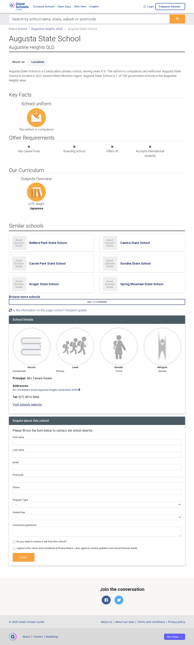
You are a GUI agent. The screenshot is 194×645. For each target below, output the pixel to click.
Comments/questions (25, 525)
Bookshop (52, 636)
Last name (18, 449)
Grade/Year (19, 512)
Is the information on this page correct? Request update (49, 310)
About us (18, 62)
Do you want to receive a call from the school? (41, 541)
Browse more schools (24, 297)
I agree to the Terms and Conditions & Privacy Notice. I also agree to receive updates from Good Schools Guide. (77, 548)
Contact (38, 636)
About (26, 636)
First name (18, 437)
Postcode (18, 474)
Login (150, 6)
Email (16, 462)
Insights (94, 6)
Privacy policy (176, 622)
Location (37, 62)
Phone (16, 487)
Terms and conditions (151, 622)
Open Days (64, 6)
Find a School (18, 29)
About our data (124, 622)
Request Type (20, 499)
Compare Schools (44, 6)
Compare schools (169, 6)
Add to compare (97, 302)
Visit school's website (27, 404)
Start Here (80, 6)
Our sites (173, 636)
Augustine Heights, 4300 (47, 29)
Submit (23, 557)
